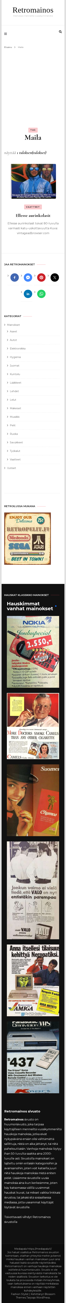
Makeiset (15, 408)
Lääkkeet (15, 382)
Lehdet (14, 391)
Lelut (13, 399)
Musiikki (15, 416)
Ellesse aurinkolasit (33, 215)
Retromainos (33, 10)
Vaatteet (33, 207)
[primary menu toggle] (6, 33)
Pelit (12, 425)
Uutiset (11, 468)
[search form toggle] (60, 31)
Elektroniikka (18, 348)
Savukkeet (16, 442)
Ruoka (14, 433)
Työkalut (15, 451)
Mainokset (13, 324)
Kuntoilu (15, 374)
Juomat (14, 365)
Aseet (13, 331)
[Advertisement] (33, 84)
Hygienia (15, 357)
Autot (13, 340)
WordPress (43, 1297)
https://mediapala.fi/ (39, 1248)
